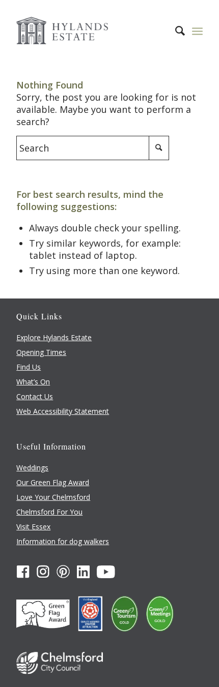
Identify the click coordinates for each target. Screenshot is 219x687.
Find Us (28, 367)
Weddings (32, 467)
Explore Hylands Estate (54, 337)
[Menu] (197, 30)
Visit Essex (33, 526)
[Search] (175, 30)
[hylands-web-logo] (90, 30)
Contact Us (34, 396)
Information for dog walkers (62, 541)
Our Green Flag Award (52, 482)
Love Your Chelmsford (53, 497)
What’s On (33, 381)
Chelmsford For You (49, 512)
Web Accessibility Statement (62, 411)
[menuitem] (175, 30)
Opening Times (41, 352)
